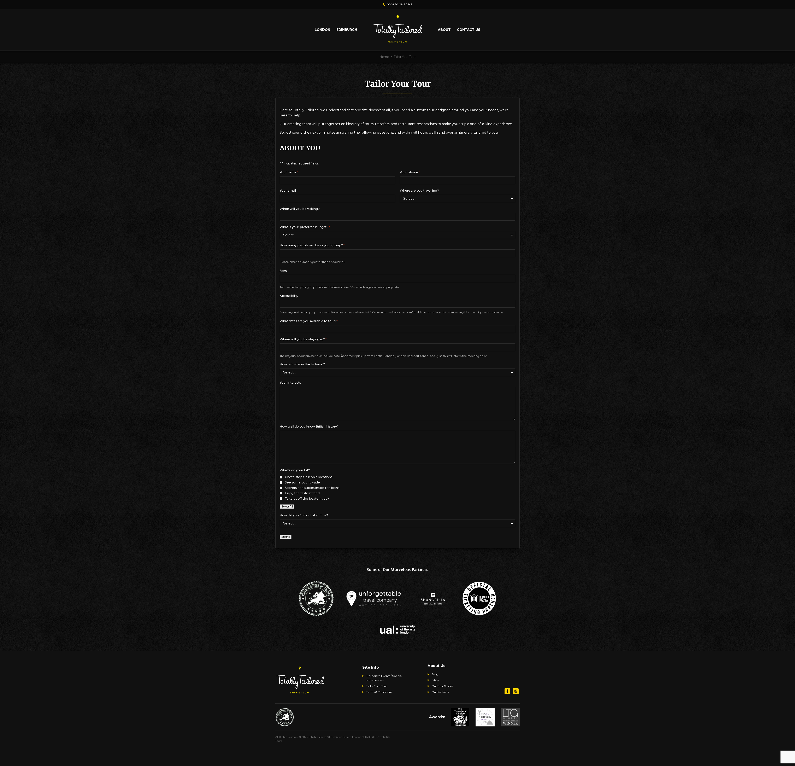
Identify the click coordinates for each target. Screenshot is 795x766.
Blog (435, 674)
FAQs (435, 680)
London (322, 30)
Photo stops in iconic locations (308, 477)
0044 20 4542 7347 (399, 4)
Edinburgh (346, 30)
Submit (285, 536)
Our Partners (440, 692)
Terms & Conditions (379, 692)
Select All (287, 506)
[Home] (397, 41)
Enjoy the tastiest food (302, 493)
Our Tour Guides (442, 686)
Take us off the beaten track (307, 498)
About (444, 30)
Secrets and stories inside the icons (312, 488)
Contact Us (468, 30)
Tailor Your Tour (376, 686)
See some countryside (302, 482)
